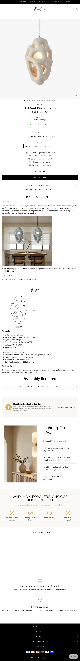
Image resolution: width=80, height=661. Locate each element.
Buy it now (40, 178)
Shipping (45, 120)
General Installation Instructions (39, 386)
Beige (36, 146)
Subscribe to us (39, 641)
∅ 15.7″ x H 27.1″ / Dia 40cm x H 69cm (40, 136)
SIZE (40, 132)
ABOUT (39, 631)
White (27, 146)
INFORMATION (39, 626)
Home (39, 104)
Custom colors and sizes (40, 190)
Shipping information (40, 185)
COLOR (40, 142)
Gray (44, 146)
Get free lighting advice (66, 407)
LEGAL (39, 636)
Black (52, 146)
